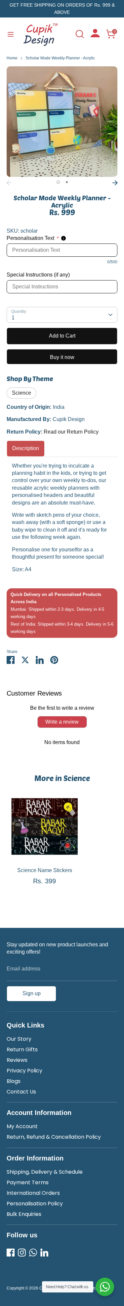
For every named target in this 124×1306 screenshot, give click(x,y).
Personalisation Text (33, 238)
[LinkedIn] (44, 1253)
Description (25, 448)
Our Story (19, 1039)
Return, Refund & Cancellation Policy (54, 1137)
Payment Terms (28, 1182)
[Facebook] (11, 1253)
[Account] (95, 35)
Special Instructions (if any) (38, 275)
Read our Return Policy (71, 432)
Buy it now (62, 357)
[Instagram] (22, 1253)
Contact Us (21, 1091)
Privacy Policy (24, 1070)
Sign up (31, 993)
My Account (22, 1126)
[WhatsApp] (33, 1253)
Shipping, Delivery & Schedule (45, 1172)
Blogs (14, 1081)
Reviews (17, 1060)
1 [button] (58, 182)
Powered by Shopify (94, 1288)
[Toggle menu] (10, 34)
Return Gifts (22, 1049)
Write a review (62, 722)
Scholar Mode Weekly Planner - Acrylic (60, 58)
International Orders (33, 1193)
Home (12, 58)
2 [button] (67, 182)
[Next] (115, 183)
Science (21, 393)
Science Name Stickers (44, 870)
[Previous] (9, 183)
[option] (62, 121)
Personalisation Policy (35, 1203)
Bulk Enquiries (24, 1214)
